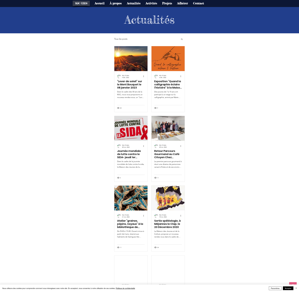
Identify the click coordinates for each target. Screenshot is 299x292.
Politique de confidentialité (125, 288)
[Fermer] (296, 288)
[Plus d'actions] (144, 76)
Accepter (288, 288)
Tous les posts (120, 39)
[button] (182, 39)
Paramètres (275, 288)
